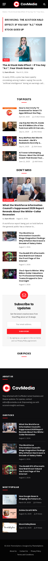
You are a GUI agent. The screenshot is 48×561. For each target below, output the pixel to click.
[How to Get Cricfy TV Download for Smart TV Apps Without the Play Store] (10, 111)
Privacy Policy (23, 341)
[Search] (44, 4)
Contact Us (24, 551)
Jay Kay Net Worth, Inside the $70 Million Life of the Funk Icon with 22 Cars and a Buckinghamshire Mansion (32, 128)
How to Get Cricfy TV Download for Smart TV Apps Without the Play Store (30, 112)
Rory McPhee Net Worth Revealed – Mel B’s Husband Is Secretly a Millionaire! (30, 141)
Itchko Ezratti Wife (28, 510)
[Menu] (4, 4)
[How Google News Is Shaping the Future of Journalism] (10, 500)
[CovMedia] (25, 4)
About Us (13, 551)
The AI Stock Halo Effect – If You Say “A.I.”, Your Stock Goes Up (24, 66)
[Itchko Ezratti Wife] (10, 513)
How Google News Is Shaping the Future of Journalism (29, 499)
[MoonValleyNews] (10, 527)
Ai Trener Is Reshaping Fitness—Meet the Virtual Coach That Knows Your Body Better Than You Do (31, 156)
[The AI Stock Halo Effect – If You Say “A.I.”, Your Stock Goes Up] (24, 49)
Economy (8, 200)
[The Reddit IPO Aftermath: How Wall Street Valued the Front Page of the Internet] (10, 256)
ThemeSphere (37, 546)
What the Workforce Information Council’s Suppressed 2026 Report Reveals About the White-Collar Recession (23, 210)
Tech (6, 60)
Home (5, 12)
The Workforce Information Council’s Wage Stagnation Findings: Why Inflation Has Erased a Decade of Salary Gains (32, 238)
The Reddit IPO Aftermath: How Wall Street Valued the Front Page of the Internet (32, 257)
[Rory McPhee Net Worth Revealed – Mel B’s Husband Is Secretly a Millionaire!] (10, 141)
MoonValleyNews (27, 524)
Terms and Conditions (25, 555)
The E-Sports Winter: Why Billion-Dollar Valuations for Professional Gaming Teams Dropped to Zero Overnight (31, 275)
